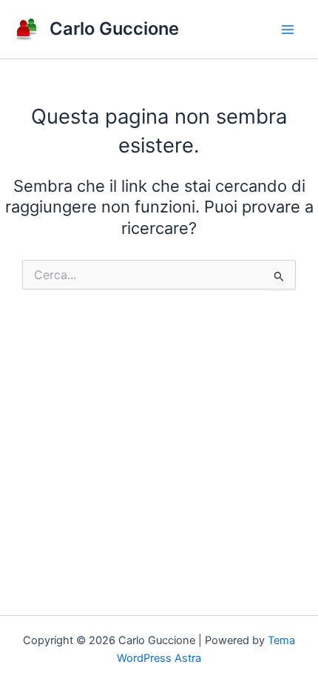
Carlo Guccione (114, 28)
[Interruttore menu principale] (287, 29)
